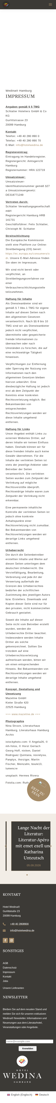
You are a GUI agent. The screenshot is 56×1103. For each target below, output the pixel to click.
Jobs (5, 981)
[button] (50, 846)
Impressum (9, 972)
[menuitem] (20, 1095)
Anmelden (27, 1048)
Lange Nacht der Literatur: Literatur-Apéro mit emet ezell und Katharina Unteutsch (28, 843)
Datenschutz (10, 967)
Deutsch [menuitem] (44, 1094)
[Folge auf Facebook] (5, 940)
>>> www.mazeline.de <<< (23, 714)
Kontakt (7, 976)
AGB (5, 963)
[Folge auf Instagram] (11, 940)
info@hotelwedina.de (29, 145)
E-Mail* (9, 1037)
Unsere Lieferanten (13, 988)
